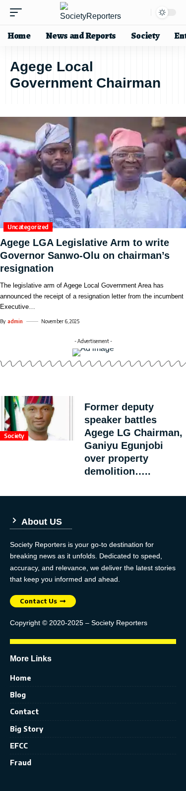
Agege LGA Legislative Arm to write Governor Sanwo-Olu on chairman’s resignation (85, 255)
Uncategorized (28, 227)
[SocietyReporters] (93, 12)
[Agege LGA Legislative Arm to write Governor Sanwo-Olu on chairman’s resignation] (93, 172)
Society (14, 436)
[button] (18, 12)
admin (15, 321)
